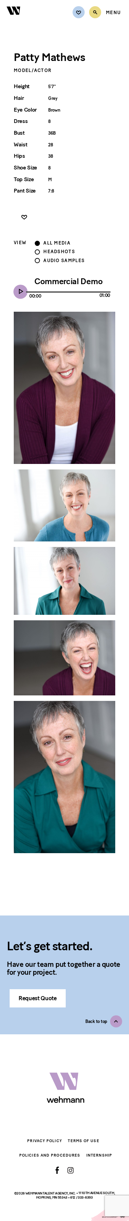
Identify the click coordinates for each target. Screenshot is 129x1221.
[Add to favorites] (24, 217)
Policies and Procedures (49, 1155)
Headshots (59, 251)
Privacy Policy (44, 1141)
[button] (103, 1021)
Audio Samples (64, 260)
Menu (113, 12)
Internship (99, 1155)
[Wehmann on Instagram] (70, 1170)
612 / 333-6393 (81, 1197)
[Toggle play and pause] (22, 292)
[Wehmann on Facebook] (57, 1170)
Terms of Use (83, 1141)
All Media (57, 243)
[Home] (14, 18)
